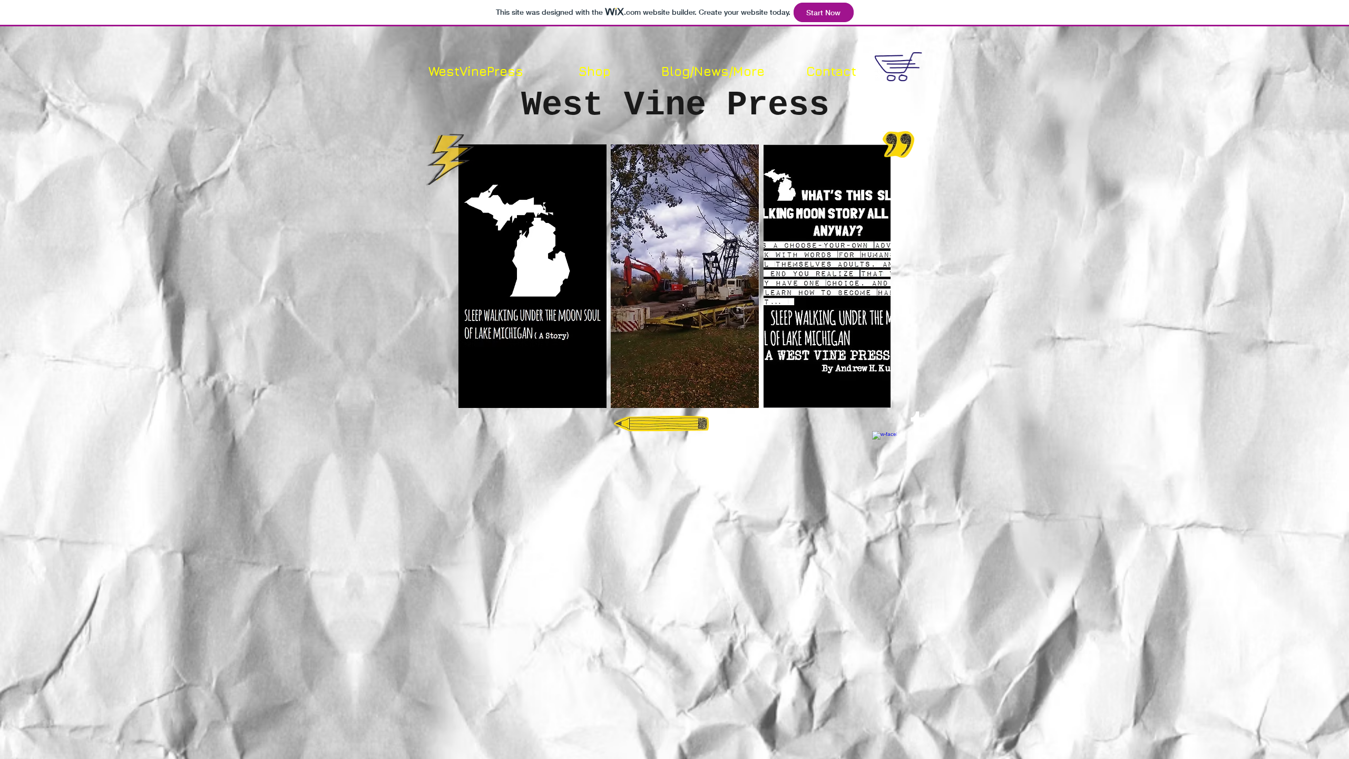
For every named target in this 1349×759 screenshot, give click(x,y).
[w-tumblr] (918, 423)
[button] (532, 276)
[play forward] (877, 276)
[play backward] (471, 276)
